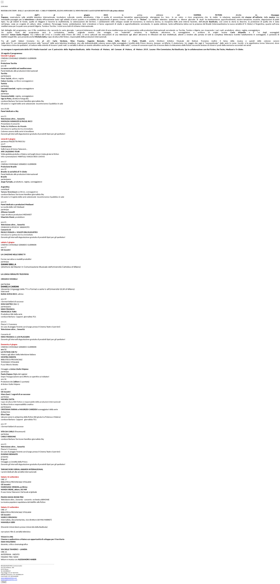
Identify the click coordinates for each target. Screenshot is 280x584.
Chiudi (4, 582)
